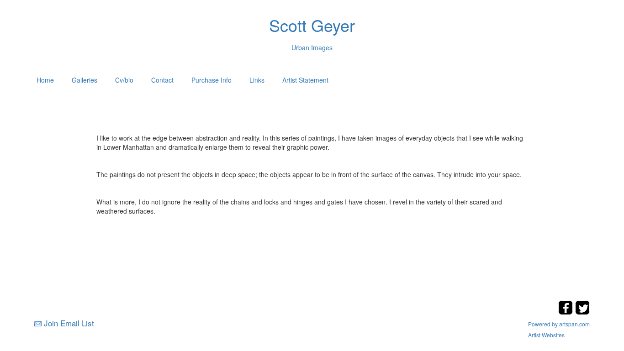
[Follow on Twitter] (582, 312)
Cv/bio (124, 79)
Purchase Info (211, 79)
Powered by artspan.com (559, 324)
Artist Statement (305, 79)
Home (45, 79)
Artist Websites (546, 335)
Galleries (84, 79)
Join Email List (69, 323)
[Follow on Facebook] (566, 312)
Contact (162, 79)
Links (256, 79)
